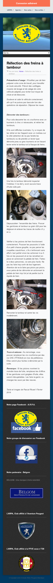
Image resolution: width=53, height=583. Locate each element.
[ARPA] (26, 454)
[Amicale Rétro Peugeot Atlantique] (26, 43)
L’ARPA (9, 10)
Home (21, 71)
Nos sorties (39, 10)
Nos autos (28, 10)
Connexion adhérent (26, 3)
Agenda (18, 10)
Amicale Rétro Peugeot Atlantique (32, 578)
